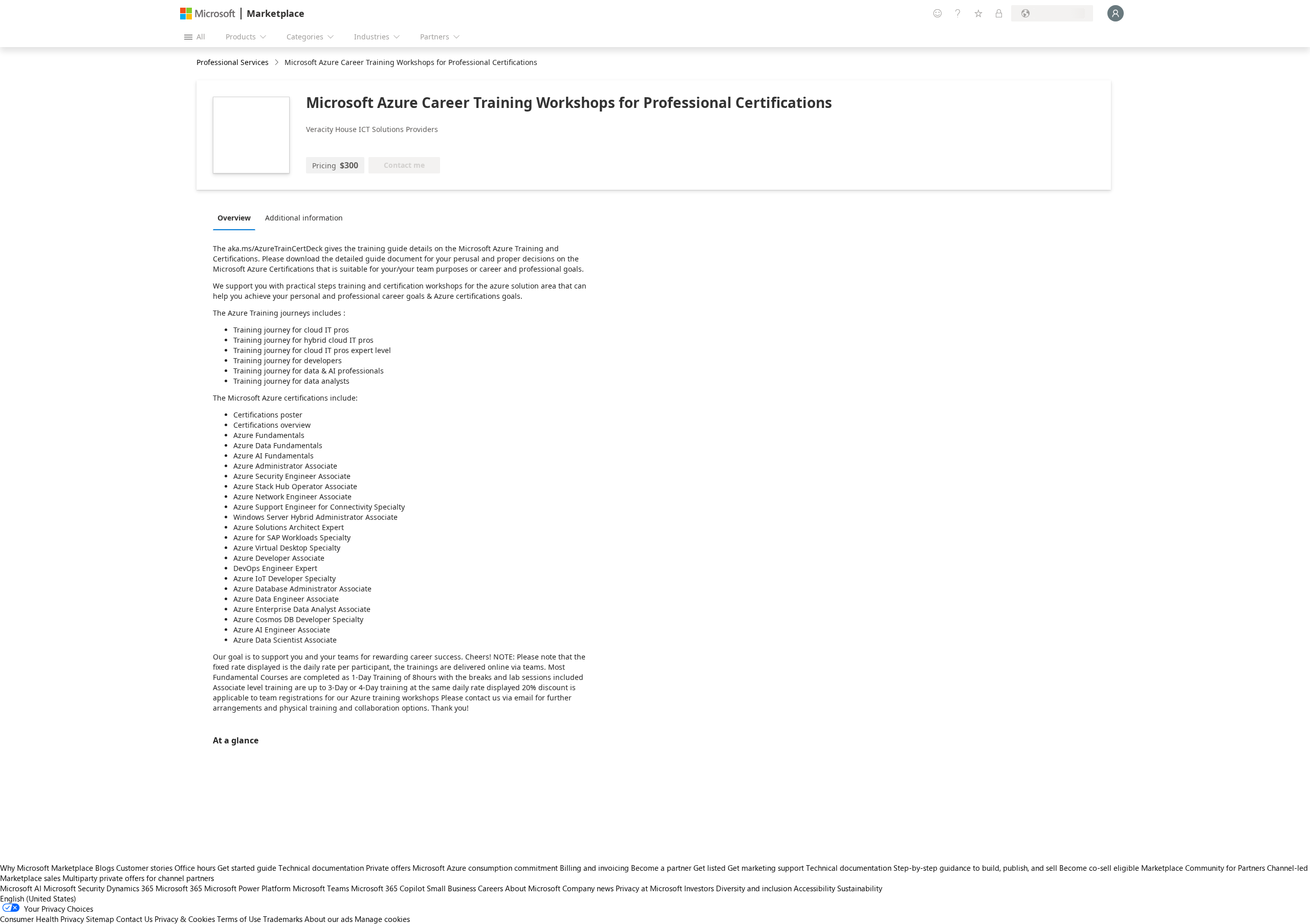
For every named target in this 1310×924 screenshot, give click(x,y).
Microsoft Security (73, 888)
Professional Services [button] (232, 62)
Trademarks (282, 919)
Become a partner (661, 868)
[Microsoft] (207, 13)
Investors (699, 888)
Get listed (709, 868)
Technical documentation (321, 868)
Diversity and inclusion (754, 888)
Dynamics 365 (130, 888)
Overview (234, 218)
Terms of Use (239, 919)
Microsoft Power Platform (247, 888)
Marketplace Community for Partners (1203, 868)
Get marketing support (766, 868)
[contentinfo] (277, 63)
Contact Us (134, 919)
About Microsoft (532, 888)
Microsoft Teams (321, 888)
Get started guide (246, 868)
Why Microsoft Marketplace (46, 868)
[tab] (236, 217)
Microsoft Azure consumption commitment (486, 868)
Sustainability (859, 888)
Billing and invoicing (594, 868)
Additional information (304, 218)
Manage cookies (382, 919)
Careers (490, 888)
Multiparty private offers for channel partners (138, 878)
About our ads (328, 919)
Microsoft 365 (179, 888)
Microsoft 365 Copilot (388, 888)
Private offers (388, 868)
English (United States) (38, 898)
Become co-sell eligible (1099, 868)
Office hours (194, 868)
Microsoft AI (20, 888)
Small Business (451, 888)
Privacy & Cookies (185, 919)
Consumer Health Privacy (42, 919)
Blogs (104, 868)
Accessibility (814, 888)
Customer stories (144, 868)
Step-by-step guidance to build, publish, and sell (975, 868)
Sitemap (100, 919)
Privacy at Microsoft (649, 888)
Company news (588, 888)
